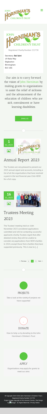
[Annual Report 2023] (28, 146)
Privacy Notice (34, 403)
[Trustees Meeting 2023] (28, 199)
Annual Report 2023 (21, 159)
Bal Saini (18, 55)
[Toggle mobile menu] (42, 10)
